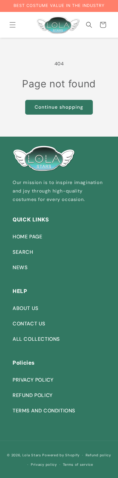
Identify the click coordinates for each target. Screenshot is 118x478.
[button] (13, 25)
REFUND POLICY (33, 395)
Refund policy (98, 455)
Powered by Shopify (61, 455)
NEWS (20, 267)
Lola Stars (31, 455)
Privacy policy (44, 464)
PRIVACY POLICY (33, 380)
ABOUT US (25, 308)
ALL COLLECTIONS (36, 339)
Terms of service (78, 464)
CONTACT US (29, 323)
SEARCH (23, 252)
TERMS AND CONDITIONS (44, 410)
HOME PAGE (27, 236)
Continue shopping (59, 107)
